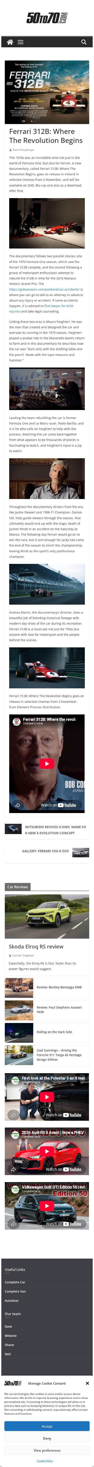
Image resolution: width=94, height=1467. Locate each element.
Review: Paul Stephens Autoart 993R (59, 1009)
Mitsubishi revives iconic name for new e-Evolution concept (55, 830)
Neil (8, 1354)
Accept (47, 1426)
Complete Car (15, 1282)
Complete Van (15, 1291)
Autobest (12, 1300)
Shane (9, 1345)
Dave (8, 1326)
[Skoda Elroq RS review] (47, 916)
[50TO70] (10, 42)
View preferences (47, 1450)
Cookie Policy (45, 1461)
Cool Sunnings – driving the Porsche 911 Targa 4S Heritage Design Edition (59, 1055)
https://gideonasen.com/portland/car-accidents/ (44, 289)
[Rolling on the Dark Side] (19, 1033)
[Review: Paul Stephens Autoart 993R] (19, 1010)
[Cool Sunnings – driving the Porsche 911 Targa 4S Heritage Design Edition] (19, 1055)
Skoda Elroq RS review (36, 946)
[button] (87, 1383)
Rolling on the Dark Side (54, 1032)
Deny (47, 1438)
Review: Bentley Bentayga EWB (59, 987)
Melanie (11, 1336)
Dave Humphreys (23, 150)
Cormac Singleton (23, 955)
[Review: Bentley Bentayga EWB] (19, 988)
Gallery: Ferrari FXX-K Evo (45, 851)
